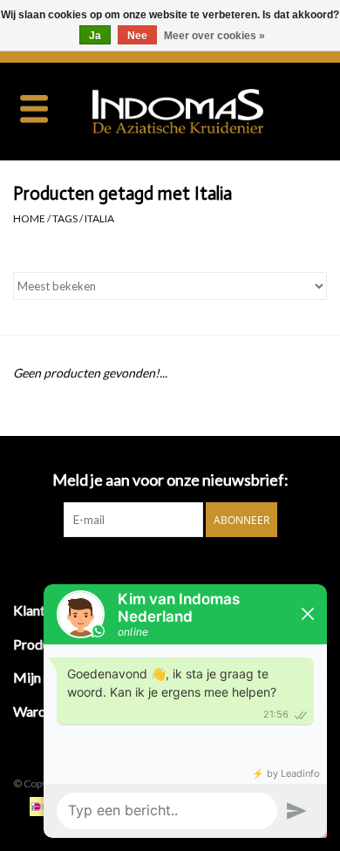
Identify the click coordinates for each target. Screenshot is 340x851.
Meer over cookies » (214, 36)
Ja (95, 36)
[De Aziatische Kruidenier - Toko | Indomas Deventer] (204, 109)
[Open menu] (34, 108)
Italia (99, 218)
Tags (65, 218)
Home (29, 218)
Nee (137, 36)
